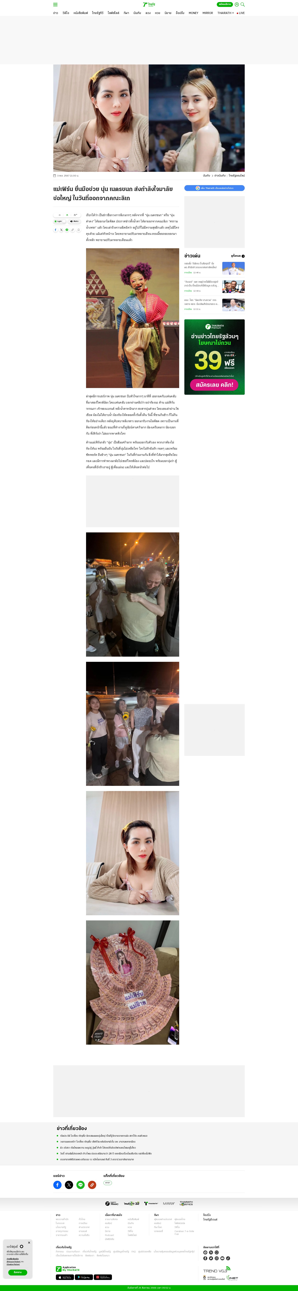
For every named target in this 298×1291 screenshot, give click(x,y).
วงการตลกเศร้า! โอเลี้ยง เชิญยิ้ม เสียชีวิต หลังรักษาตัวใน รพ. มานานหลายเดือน (97, 1142)
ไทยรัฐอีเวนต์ (210, 1219)
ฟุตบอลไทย (180, 1219)
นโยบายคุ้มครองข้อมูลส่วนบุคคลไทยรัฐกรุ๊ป (174, 1251)
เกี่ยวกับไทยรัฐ (89, 1251)
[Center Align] (29, 1242)
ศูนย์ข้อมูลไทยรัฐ (121, 1251)
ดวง (107, 1227)
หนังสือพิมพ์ (133, 1219)
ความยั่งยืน (84, 1235)
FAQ (134, 1251)
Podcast (109, 1235)
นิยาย (107, 1231)
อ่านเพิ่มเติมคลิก (14, 1260)
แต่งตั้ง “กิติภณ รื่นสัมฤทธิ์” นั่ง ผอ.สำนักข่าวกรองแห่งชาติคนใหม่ (200, 265)
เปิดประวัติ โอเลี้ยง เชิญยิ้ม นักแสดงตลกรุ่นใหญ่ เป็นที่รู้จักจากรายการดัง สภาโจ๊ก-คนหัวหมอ (103, 1136)
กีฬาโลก (158, 1227)
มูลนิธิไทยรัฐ (105, 1251)
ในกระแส (60, 1223)
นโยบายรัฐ (61, 1227)
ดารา (107, 1183)
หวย (130, 1227)
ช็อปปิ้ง (207, 1215)
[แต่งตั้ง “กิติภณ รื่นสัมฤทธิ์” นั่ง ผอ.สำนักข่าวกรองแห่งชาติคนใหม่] (233, 268)
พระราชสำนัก (62, 1219)
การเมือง (188, 273)
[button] (55, 230)
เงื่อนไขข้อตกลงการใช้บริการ (69, 1255)
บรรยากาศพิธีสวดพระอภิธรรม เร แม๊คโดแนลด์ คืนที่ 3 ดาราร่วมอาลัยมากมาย (97, 1159)
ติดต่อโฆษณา (103, 1255)
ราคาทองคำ (61, 1235)
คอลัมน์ (108, 1223)
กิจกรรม (60, 1251)
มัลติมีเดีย (109, 1239)
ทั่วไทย (82, 1219)
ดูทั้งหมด (236, 256)
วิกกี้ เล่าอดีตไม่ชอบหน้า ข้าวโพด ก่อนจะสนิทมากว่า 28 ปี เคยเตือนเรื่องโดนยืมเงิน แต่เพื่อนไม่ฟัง (106, 1153)
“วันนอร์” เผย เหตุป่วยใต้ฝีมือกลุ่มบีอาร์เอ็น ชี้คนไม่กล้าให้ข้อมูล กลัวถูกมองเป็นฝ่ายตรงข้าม (201, 284)
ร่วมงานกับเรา (73, 1251)
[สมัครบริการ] (214, 357)
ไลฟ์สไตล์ (132, 1235)
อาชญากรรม (62, 1231)
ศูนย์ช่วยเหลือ (144, 1251)
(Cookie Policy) (13, 1264)
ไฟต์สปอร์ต (180, 1223)
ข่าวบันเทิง (220, 175)
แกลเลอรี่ (158, 1231)
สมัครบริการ (225, 4)
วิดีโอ (130, 1231)
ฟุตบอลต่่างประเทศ (163, 1219)
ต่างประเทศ (84, 1227)
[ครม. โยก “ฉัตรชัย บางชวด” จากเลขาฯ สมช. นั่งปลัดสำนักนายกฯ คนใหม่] (233, 305)
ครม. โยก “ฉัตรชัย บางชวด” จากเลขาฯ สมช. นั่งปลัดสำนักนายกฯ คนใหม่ (201, 302)
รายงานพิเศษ (111, 1219)
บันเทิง (206, 175)
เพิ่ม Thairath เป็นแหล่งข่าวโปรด (217, 188)
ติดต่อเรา (89, 1255)
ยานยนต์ (83, 1231)
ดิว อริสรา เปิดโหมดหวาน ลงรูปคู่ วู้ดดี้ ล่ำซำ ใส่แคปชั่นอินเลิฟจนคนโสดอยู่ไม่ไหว (98, 1148)
